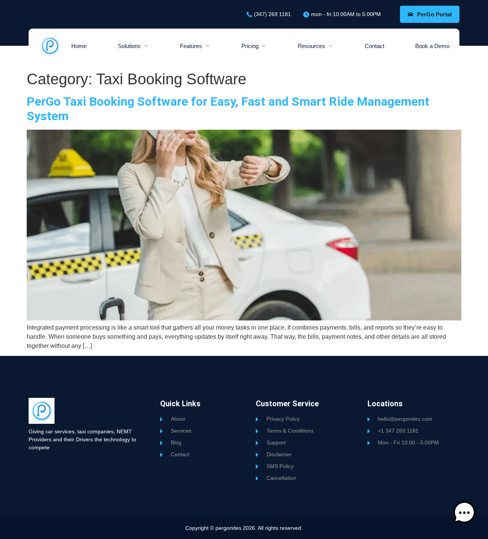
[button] (464, 514)
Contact (374, 46)
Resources (311, 46)
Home (79, 46)
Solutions (129, 46)
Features (191, 46)
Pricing (249, 46)
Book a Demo (432, 46)
